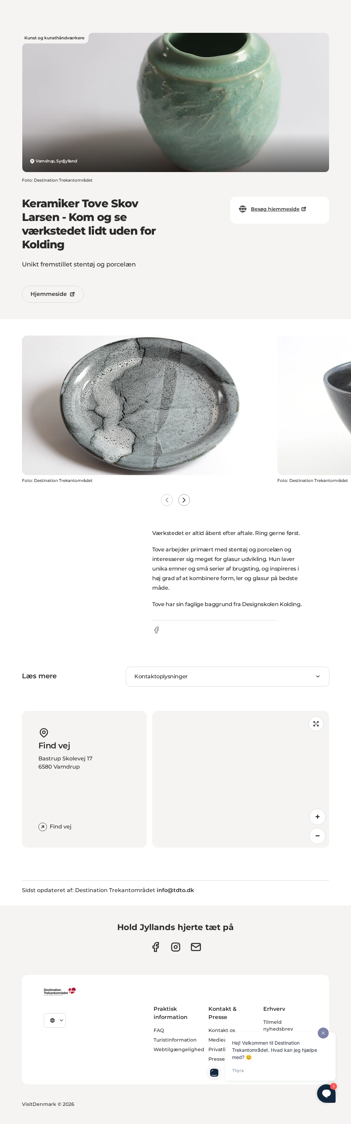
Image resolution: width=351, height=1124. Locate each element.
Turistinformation (175, 1040)
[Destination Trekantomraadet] (60, 991)
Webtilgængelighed (179, 1049)
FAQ (159, 1030)
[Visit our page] (176, 947)
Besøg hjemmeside (275, 209)
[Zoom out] (317, 836)
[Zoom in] (317, 817)
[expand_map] (316, 723)
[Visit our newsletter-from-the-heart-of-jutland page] (196, 947)
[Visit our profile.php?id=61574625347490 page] (155, 947)
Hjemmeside (49, 294)
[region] (240, 779)
